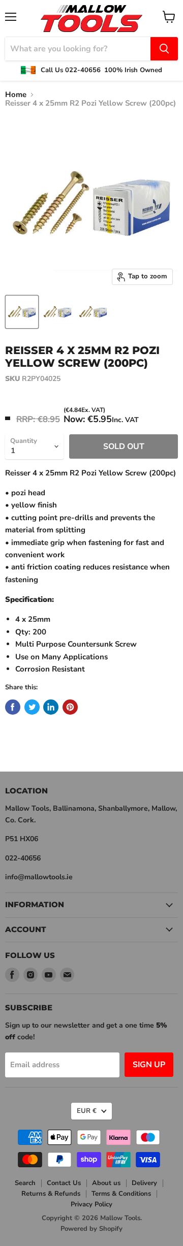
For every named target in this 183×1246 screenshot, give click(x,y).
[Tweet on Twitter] (32, 707)
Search (25, 1183)
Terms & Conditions (121, 1193)
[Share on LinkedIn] (50, 707)
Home (15, 94)
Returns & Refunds (50, 1193)
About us (106, 1183)
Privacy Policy (91, 1204)
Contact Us (64, 1183)
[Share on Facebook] (12, 707)
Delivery (144, 1183)
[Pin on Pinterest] (70, 707)
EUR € (87, 1110)
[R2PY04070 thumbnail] (22, 312)
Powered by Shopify (91, 1228)
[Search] (164, 48)
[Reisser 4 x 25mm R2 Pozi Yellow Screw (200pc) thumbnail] (57, 312)
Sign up (149, 1064)
